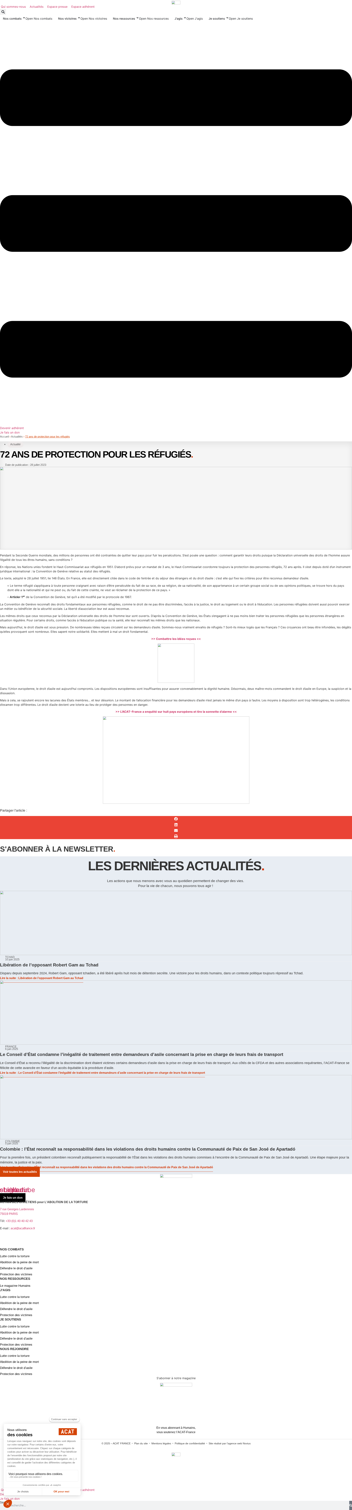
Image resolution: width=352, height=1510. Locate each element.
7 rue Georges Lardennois (17, 1209)
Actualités (17, 436)
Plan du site (141, 1443)
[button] (3, 12)
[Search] (350, 1505)
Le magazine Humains (15, 1285)
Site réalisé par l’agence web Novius (230, 1443)
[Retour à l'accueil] (176, 1180)
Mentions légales (161, 1443)
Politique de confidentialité (190, 1443)
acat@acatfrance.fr (23, 1228)
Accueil (4, 436)
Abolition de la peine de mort (19, 1262)
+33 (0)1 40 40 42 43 (19, 1221)
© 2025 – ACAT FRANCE (116, 1443)
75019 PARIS (9, 1213)
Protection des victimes (16, 1274)
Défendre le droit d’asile (16, 1268)
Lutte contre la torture (15, 1256)
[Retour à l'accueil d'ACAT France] (176, 2)
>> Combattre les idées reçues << (176, 639)
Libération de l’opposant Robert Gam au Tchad (49, 964)
